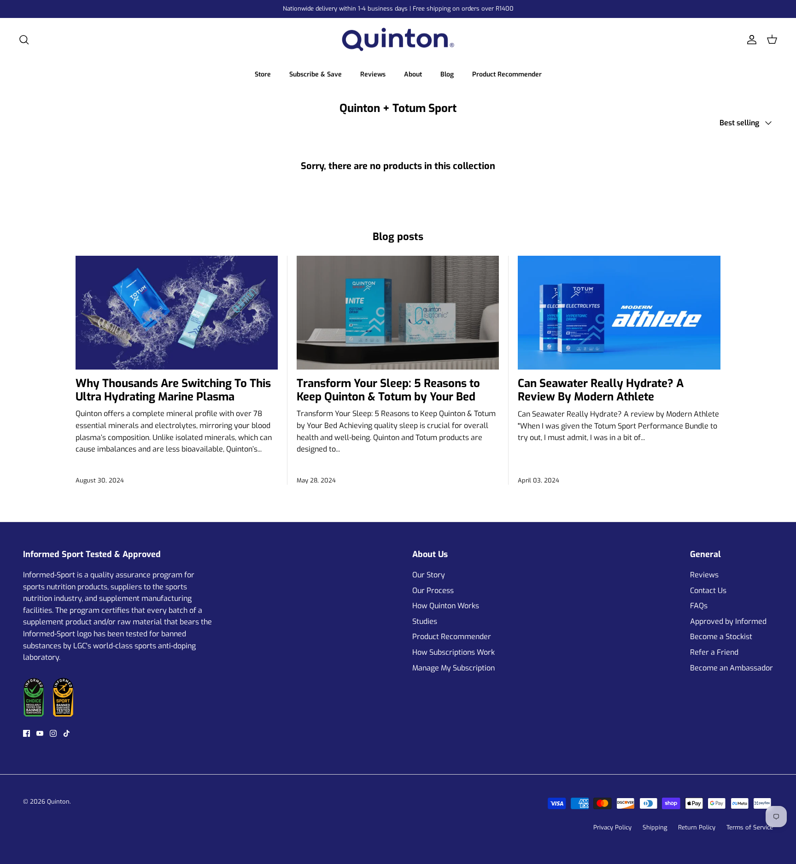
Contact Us (708, 590)
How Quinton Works (445, 606)
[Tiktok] (66, 733)
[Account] (750, 39)
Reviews (373, 74)
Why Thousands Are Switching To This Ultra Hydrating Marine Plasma (173, 390)
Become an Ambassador (731, 668)
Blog (447, 74)
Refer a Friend (714, 652)
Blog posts (398, 236)
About (413, 74)
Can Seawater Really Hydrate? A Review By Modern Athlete (601, 390)
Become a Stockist (721, 636)
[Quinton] (398, 39)
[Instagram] (53, 733)
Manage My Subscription (453, 668)
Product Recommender (507, 74)
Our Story (428, 575)
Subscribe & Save (315, 74)
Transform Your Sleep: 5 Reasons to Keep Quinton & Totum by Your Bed (388, 390)
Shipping (655, 827)
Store (263, 74)
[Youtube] (39, 733)
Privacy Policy (612, 827)
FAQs (699, 606)
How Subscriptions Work (453, 652)
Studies (424, 621)
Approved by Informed (728, 621)
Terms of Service (749, 827)
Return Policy (696, 827)
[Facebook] (26, 733)
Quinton (58, 801)
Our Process (433, 590)
